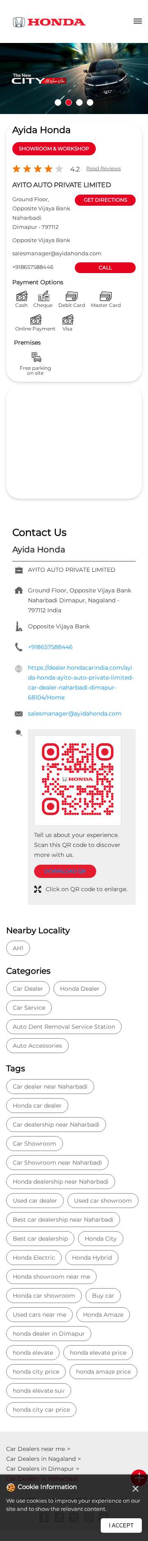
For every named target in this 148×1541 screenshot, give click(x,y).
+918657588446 (32, 267)
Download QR (65, 871)
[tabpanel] (74, 78)
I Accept (121, 1525)
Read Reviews (103, 168)
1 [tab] (58, 102)
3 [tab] (79, 102)
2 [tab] (68, 102)
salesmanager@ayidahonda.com (57, 253)
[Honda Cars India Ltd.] (49, 23)
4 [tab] (90, 102)
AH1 (18, 948)
